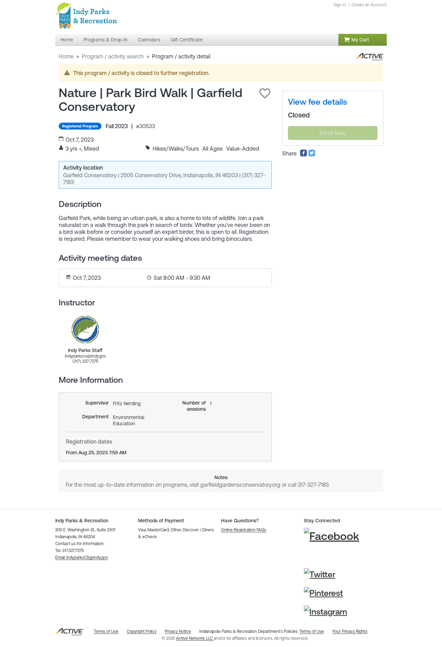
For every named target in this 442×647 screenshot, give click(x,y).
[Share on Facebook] (303, 155)
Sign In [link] (340, 4)
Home (66, 56)
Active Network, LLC (195, 638)
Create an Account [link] (369, 4)
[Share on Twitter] (312, 155)
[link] (85, 329)
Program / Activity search (113, 56)
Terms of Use (311, 631)
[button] (264, 93)
